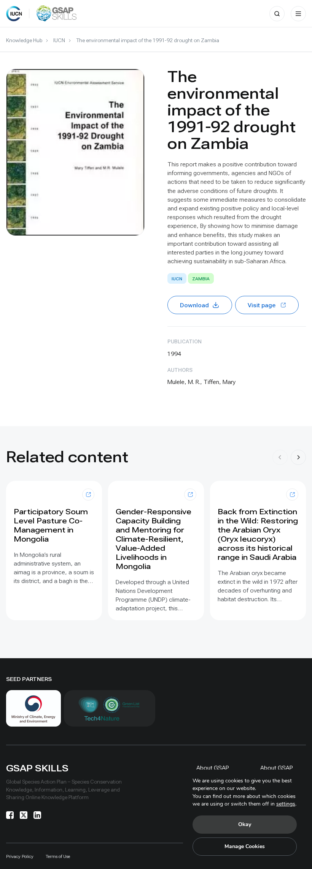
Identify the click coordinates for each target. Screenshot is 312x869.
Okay (244, 824)
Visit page (261, 305)
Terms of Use (58, 856)
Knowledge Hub (24, 40)
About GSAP (212, 767)
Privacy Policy (19, 856)
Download (194, 305)
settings (285, 803)
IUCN (59, 40)
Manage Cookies (244, 846)
